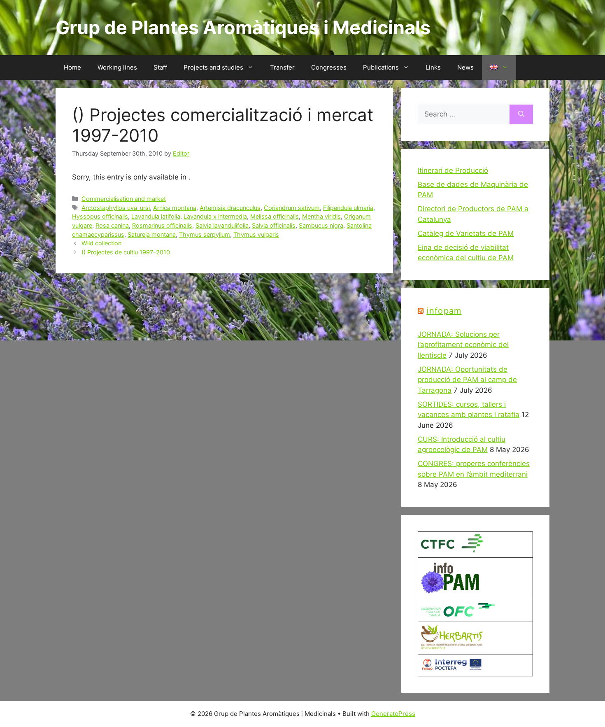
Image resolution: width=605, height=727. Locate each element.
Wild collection (101, 243)
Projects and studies (213, 67)
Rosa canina (112, 225)
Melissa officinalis (274, 216)
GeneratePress (393, 714)
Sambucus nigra (321, 225)
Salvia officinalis (274, 225)
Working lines (117, 67)
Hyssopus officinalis (100, 216)
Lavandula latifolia (155, 216)
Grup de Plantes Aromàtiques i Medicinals (243, 27)
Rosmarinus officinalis (162, 225)
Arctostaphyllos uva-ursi (115, 207)
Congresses (329, 67)
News (465, 67)
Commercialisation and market (123, 198)
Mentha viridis (321, 216)
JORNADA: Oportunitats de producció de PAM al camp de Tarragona (467, 379)
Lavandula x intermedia (215, 216)
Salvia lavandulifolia (222, 225)
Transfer (282, 67)
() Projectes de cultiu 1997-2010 (125, 252)
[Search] (521, 114)
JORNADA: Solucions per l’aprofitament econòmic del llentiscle (463, 344)
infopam (443, 311)
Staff (160, 67)
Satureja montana (152, 234)
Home (72, 67)
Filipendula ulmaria (348, 207)
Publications (381, 67)
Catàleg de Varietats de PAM (466, 233)
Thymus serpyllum (204, 234)
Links (433, 67)
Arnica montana (174, 207)
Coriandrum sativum (292, 207)
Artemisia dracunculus (230, 207)
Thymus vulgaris (256, 234)
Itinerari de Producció (453, 170)
